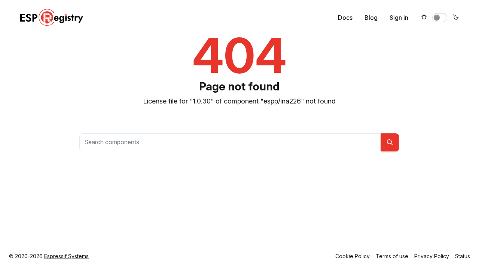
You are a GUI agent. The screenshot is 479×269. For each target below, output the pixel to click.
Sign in (399, 17)
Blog (371, 17)
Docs (345, 17)
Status (462, 256)
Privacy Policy (431, 256)
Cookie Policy (352, 256)
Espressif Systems (66, 256)
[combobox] (229, 142)
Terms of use (392, 256)
